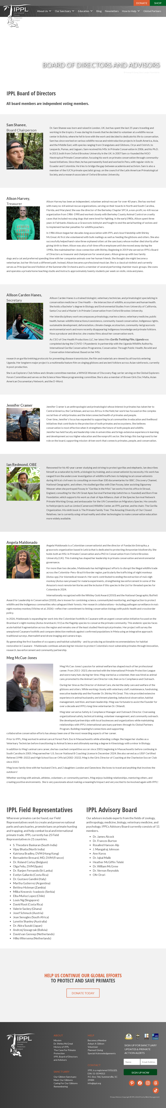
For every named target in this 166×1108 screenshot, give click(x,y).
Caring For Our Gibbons (66, 1083)
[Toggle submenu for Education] (91, 11)
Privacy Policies (115, 1097)
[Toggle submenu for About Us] (50, 11)
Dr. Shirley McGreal (63, 1043)
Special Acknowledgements (102, 1053)
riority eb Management (149, 1097)
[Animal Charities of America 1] (146, 1036)
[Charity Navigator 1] (155, 1036)
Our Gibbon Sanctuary (65, 1076)
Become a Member (97, 1040)
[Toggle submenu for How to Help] (139, 11)
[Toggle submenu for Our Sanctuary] (73, 11)
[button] (142, 3)
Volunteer (93, 1046)
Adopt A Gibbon (96, 1043)
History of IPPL (61, 1046)
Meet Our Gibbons (63, 1080)
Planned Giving (95, 1050)
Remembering (61, 1086)
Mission (57, 1040)
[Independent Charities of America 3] (137, 1036)
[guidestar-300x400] (129, 1036)
